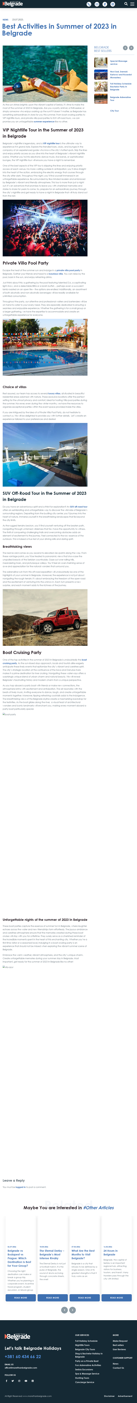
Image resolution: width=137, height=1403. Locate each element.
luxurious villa (56, 273)
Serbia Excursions (84, 1369)
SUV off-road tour (78, 506)
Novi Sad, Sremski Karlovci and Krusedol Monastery (121, 74)
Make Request (120, 1340)
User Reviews (119, 1349)
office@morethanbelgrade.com (21, 1367)
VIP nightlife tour (51, 143)
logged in (21, 1187)
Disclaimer (109, 1396)
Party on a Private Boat (86, 1361)
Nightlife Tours (82, 1345)
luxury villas (54, 393)
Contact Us (118, 1367)
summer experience (44, 121)
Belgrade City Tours (85, 1349)
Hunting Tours (82, 1377)
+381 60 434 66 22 (23, 1356)
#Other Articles (98, 1207)
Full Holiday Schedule (86, 1340)
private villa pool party (68, 270)
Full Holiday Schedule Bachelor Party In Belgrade (121, 86)
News (5, 19)
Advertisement (125, 1396)
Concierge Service (84, 1382)
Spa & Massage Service (87, 1373)
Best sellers (118, 1345)
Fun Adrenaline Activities (88, 1365)
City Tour (114, 110)
